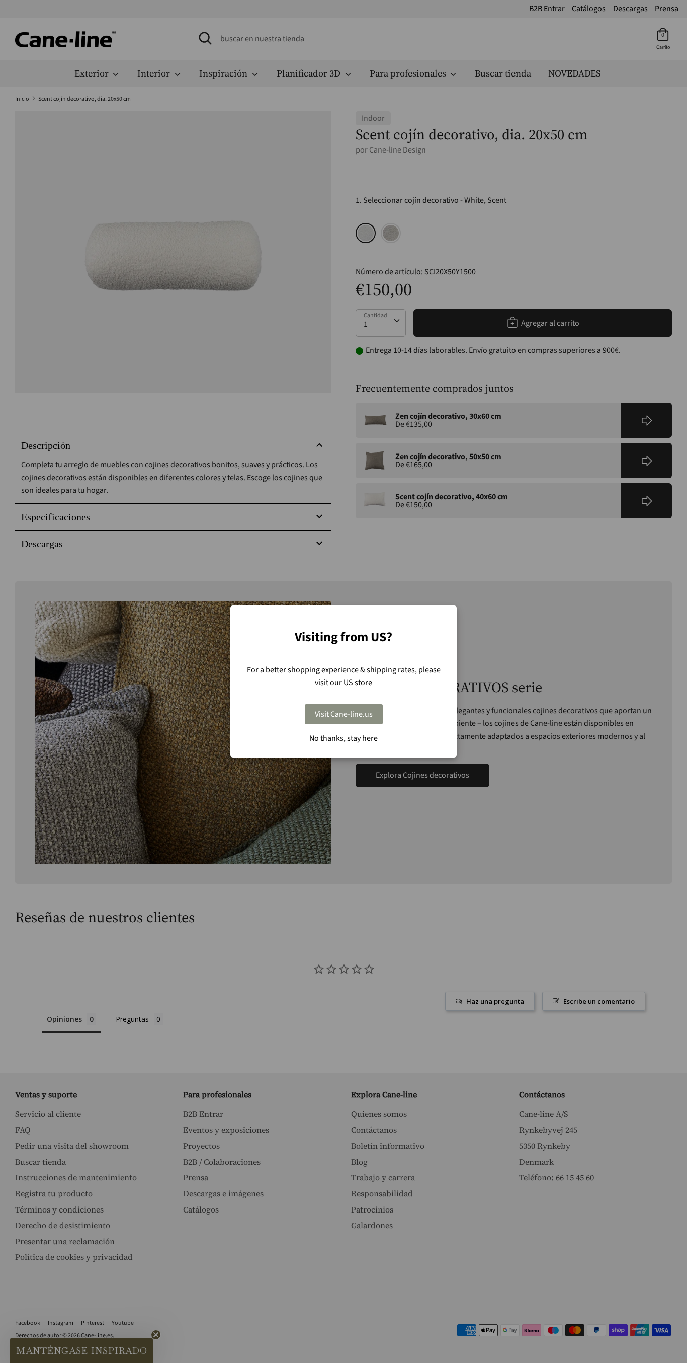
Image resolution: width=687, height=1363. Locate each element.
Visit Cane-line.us (344, 714)
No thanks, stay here (343, 738)
